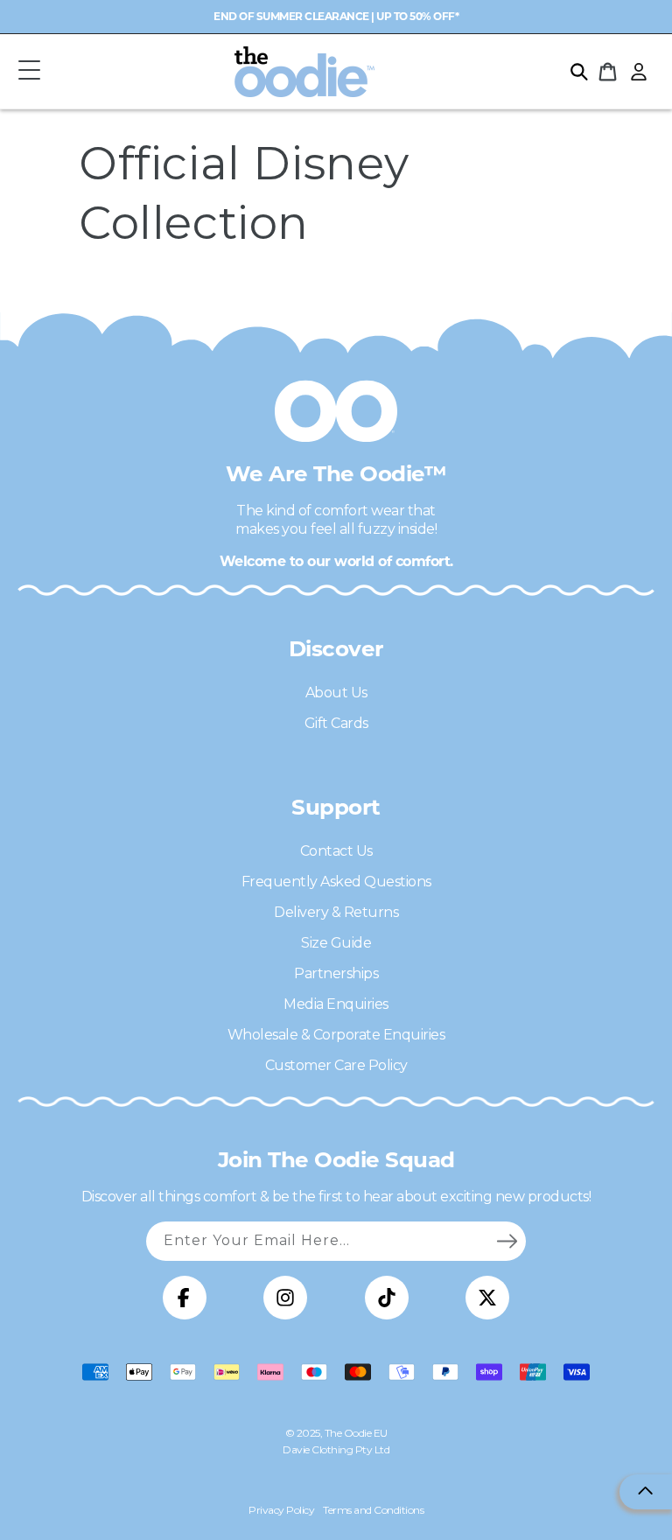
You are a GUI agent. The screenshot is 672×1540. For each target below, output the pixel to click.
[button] (29, 71)
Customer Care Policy (336, 1065)
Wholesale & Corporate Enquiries (336, 1034)
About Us (336, 692)
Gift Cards (336, 723)
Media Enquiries (336, 1004)
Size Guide (336, 942)
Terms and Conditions (373, 1509)
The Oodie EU (356, 1432)
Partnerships (336, 973)
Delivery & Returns (336, 912)
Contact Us (336, 851)
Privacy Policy (281, 1509)
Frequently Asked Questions (336, 881)
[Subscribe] (506, 1241)
